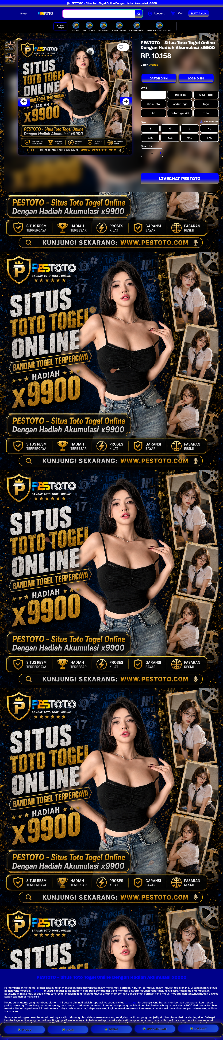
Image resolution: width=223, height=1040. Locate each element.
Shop (23, 13)
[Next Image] (126, 102)
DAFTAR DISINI (159, 78)
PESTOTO (37, 990)
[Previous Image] (24, 102)
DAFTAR (113, 1028)
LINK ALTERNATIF (157, 1028)
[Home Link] (45, 13)
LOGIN (70, 1028)
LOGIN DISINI (196, 78)
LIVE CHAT (200, 1029)
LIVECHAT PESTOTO (180, 178)
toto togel (131, 1002)
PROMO (27, 1028)
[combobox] (99, 14)
